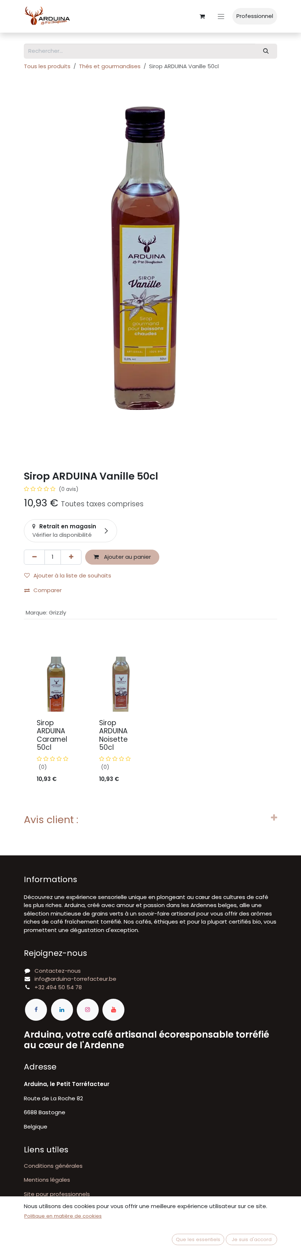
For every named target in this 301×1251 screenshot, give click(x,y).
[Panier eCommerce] (202, 16)
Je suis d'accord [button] (252, 1239)
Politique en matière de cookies (63, 1216)
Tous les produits (47, 66)
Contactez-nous (58, 971)
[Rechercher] (266, 51)
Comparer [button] (47, 590)
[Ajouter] (71, 557)
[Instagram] (88, 1010)
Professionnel (254, 16)
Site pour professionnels (57, 1194)
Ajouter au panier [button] (126, 557)
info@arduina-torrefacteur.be (75, 979)
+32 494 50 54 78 (58, 987)
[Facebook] (36, 1010)
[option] (150, 724)
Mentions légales (47, 1180)
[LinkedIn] (62, 1010)
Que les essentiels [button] (198, 1239)
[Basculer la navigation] (221, 16)
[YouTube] (113, 1010)
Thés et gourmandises (110, 66)
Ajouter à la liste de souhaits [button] (72, 575)
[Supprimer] (34, 557)
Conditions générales (53, 1166)
